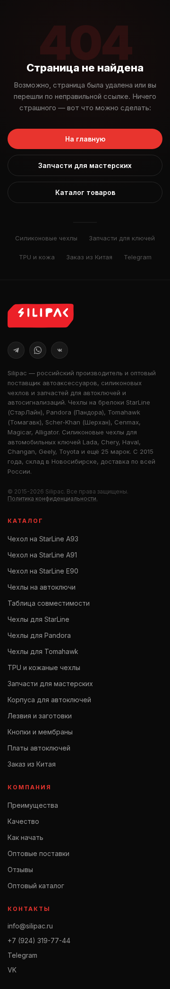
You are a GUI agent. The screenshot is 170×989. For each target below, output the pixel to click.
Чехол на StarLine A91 (42, 555)
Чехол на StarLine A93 (43, 539)
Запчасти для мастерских (85, 165)
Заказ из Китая (89, 257)
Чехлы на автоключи (42, 587)
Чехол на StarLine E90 (43, 571)
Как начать (25, 837)
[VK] (59, 350)
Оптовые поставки (38, 853)
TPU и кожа (37, 257)
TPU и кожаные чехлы (44, 667)
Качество (23, 821)
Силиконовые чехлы (46, 238)
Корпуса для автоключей (49, 700)
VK (12, 970)
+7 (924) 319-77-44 (39, 940)
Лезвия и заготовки (40, 716)
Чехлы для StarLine (38, 619)
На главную (85, 139)
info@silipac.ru (30, 926)
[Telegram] (16, 350)
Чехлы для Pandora (39, 635)
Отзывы (20, 869)
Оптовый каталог (36, 886)
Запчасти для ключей (122, 238)
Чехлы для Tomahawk (43, 651)
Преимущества (33, 805)
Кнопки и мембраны (40, 732)
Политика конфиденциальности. (53, 498)
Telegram (138, 257)
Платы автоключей (39, 748)
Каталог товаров (85, 192)
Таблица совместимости (49, 603)
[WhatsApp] (37, 350)
